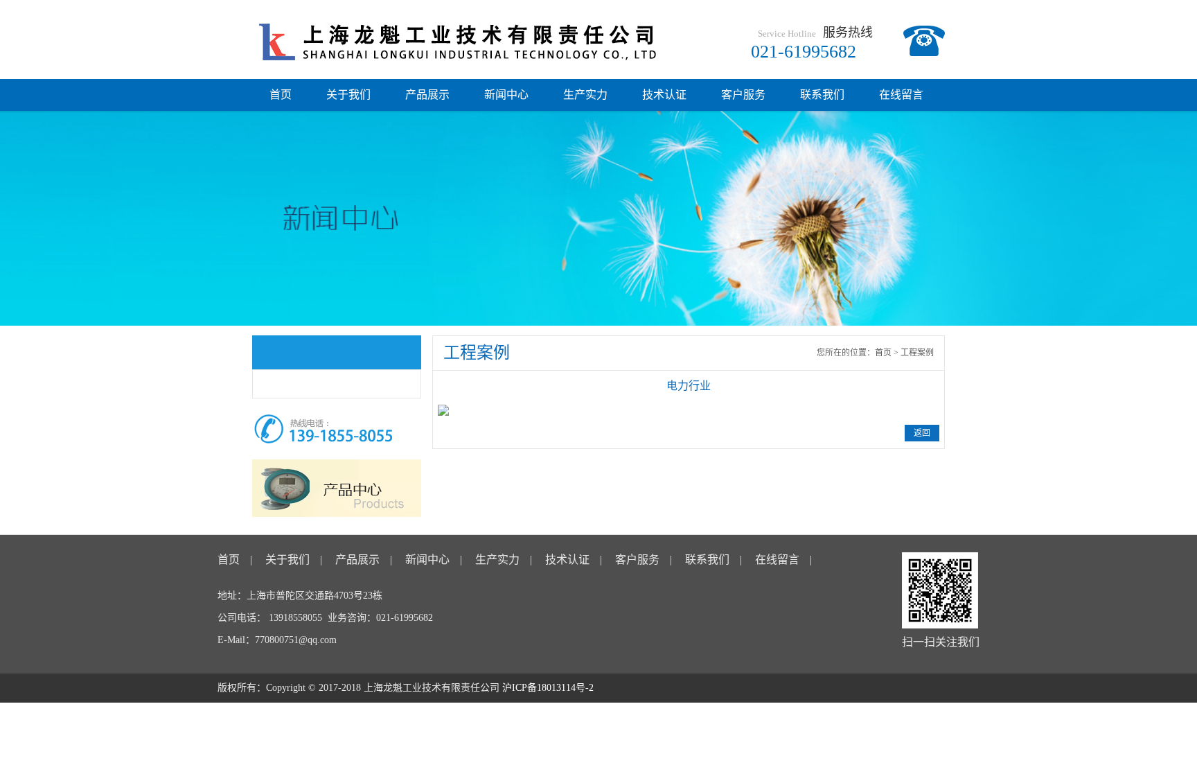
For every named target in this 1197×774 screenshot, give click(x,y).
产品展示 (427, 94)
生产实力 (585, 94)
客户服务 (743, 94)
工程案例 (917, 353)
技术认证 (664, 94)
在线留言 (901, 94)
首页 (280, 94)
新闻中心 (506, 94)
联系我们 (822, 94)
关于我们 (348, 94)
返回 (922, 433)
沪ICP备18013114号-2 (548, 688)
